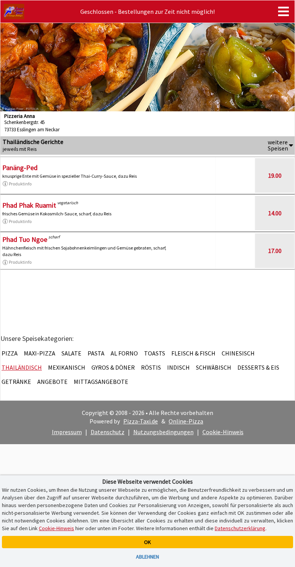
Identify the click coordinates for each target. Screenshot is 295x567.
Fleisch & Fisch (193, 353)
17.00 (275, 251)
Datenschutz (107, 432)
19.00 (275, 175)
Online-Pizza (186, 421)
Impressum (67, 432)
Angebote (52, 381)
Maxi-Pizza (39, 353)
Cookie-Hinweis (223, 432)
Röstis (151, 367)
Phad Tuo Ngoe (24, 239)
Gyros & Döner (113, 367)
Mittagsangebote (101, 381)
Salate (71, 353)
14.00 (275, 213)
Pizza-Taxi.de (140, 421)
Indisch (178, 367)
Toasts (154, 353)
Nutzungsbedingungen (163, 432)
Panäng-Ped (20, 167)
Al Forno (124, 353)
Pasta (96, 353)
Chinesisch (238, 353)
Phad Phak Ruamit (29, 205)
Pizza (10, 353)
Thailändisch (22, 367)
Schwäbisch (213, 367)
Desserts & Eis (258, 367)
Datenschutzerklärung (240, 528)
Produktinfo (20, 184)
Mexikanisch (66, 367)
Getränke (16, 381)
